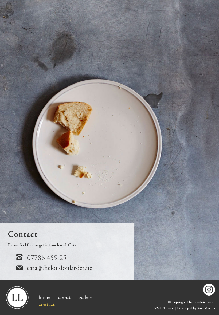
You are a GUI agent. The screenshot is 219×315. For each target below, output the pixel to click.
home (44, 297)
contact (46, 304)
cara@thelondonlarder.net (60, 267)
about (64, 297)
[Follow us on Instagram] (209, 290)
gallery (85, 297)
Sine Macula (206, 308)
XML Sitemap (164, 308)
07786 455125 (46, 258)
